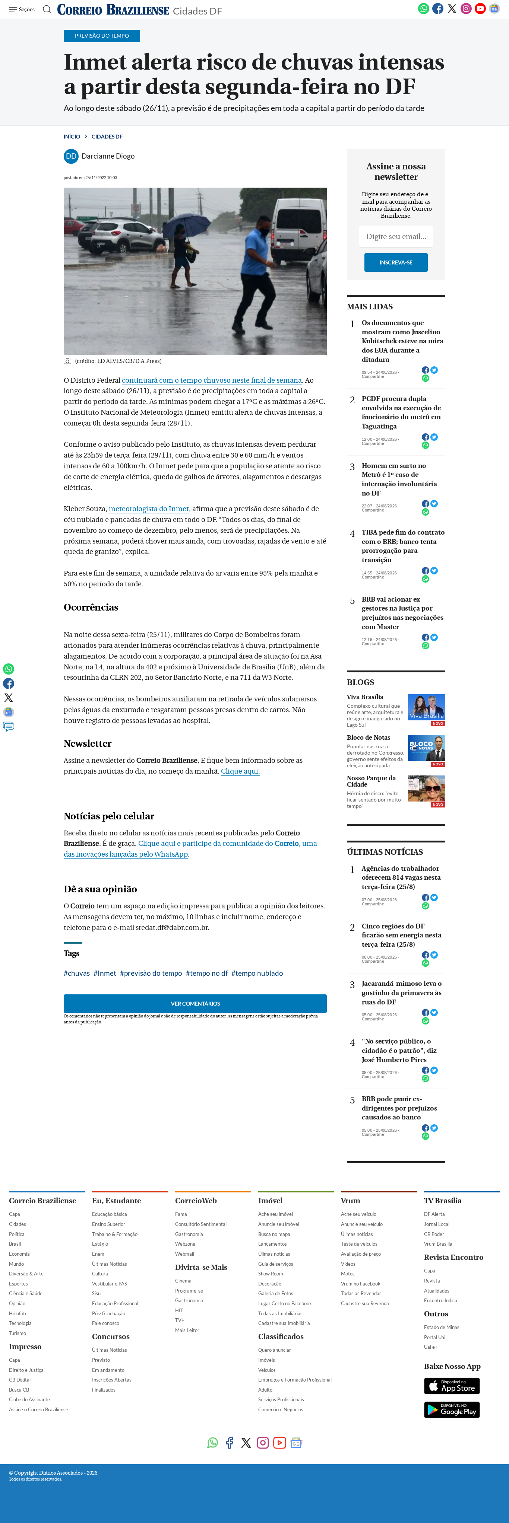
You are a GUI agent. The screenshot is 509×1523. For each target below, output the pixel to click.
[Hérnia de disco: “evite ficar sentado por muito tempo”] (426, 788)
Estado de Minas (441, 1327)
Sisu (96, 1293)
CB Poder (434, 1234)
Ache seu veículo (358, 1214)
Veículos (267, 1370)
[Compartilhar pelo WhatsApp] (425, 380)
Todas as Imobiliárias (280, 1313)
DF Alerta (434, 1214)
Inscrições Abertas (112, 1380)
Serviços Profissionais (281, 1399)
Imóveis (266, 1360)
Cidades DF (197, 10)
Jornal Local (436, 1224)
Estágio (100, 1244)
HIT (179, 1310)
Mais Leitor (187, 1330)
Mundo (16, 1264)
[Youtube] (480, 13)
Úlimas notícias (274, 1254)
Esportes (18, 1284)
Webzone (185, 1244)
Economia (19, 1254)
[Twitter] (452, 13)
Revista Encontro (454, 1257)
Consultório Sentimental (201, 1224)
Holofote (18, 1313)
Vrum (350, 1201)
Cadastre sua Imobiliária (284, 1323)
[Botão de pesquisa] (45, 9)
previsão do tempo (153, 973)
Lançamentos (272, 1244)
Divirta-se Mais (201, 1267)
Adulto (265, 1390)
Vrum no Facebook (360, 1284)
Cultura (100, 1274)
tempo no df (209, 973)
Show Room (270, 1274)
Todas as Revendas (361, 1293)
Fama (181, 1214)
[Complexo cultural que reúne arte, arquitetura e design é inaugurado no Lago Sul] (426, 707)
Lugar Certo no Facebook (285, 1303)
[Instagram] (466, 13)
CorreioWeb (196, 1201)
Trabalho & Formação (114, 1234)
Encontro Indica (440, 1300)
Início (72, 136)
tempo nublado (259, 973)
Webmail (184, 1254)
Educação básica (109, 1214)
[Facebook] (437, 13)
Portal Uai (434, 1337)
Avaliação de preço (361, 1254)
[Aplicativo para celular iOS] (452, 1387)
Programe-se (189, 1291)
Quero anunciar (274, 1350)
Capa (14, 1214)
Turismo (17, 1333)
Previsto (101, 1360)
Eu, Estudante (116, 1201)
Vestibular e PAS (109, 1284)
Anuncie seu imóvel (278, 1224)
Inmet (107, 973)
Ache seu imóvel (275, 1214)
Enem (98, 1254)
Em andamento (108, 1370)
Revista (432, 1281)
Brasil (15, 1244)
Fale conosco (105, 1323)
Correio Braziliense (42, 1201)
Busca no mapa (274, 1234)
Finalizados (104, 1390)
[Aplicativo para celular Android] (452, 1410)
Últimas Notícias (109, 1264)
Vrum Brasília (438, 1244)
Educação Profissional (115, 1303)
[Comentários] (8, 730)
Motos (348, 1274)
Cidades (17, 1224)
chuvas (79, 973)
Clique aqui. (240, 771)
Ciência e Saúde (25, 1293)
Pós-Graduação (108, 1313)
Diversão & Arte (26, 1274)
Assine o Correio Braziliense (38, 1409)
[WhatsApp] (423, 13)
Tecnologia (20, 1323)
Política (17, 1234)
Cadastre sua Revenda (365, 1303)
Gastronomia (189, 1234)
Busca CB (19, 1390)
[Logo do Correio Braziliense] (113, 9)
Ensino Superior (108, 1224)
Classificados (281, 1336)
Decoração (269, 1284)
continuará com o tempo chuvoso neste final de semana (212, 380)
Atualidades (436, 1291)
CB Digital (20, 1380)
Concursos (111, 1336)
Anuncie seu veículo (362, 1224)
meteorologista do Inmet (149, 509)
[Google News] (494, 13)
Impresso (25, 1346)
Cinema (183, 1281)
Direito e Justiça (26, 1370)
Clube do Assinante (29, 1399)
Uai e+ (431, 1347)
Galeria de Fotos (275, 1293)
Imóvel (270, 1201)
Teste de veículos (359, 1244)
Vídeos (348, 1264)
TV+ (179, 1320)
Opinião (17, 1303)
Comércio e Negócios (280, 1409)
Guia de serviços (275, 1264)
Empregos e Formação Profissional (295, 1380)
